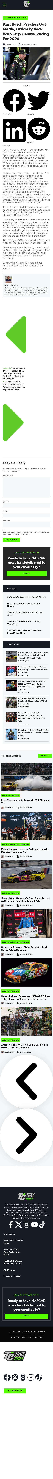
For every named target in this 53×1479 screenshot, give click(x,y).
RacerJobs (9, 1459)
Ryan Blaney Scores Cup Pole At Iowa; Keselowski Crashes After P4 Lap (33, 733)
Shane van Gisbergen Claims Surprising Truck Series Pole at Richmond (32, 669)
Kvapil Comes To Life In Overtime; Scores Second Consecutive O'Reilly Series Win (31, 717)
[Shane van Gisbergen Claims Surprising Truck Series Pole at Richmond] (11, 671)
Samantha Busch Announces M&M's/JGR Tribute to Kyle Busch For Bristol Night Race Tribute (31, 685)
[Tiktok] (42, 1224)
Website (6, 521)
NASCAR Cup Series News (15, 18)
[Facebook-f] (10, 1224)
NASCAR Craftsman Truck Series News (15, 844)
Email (6, 511)
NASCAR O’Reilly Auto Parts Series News (12, 1252)
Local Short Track (12, 1276)
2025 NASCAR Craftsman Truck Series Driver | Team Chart (25, 631)
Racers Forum (10, 1472)
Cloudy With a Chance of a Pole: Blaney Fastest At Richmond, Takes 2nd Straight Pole (33, 655)
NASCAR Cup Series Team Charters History (23, 604)
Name (6, 502)
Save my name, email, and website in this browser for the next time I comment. (26, 533)
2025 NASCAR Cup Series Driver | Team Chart (25, 613)
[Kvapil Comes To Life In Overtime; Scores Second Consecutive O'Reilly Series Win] (11, 717)
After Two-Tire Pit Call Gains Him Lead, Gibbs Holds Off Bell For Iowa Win (32, 701)
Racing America (11, 1447)
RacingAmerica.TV (12, 1453)
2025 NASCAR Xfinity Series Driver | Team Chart (23, 622)
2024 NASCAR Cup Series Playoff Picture (26, 597)
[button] (4, 4)
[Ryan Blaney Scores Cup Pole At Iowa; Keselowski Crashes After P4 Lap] (11, 734)
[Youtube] (34, 1224)
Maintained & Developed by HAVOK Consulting (26, 1334)
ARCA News (9, 1270)
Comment (8, 476)
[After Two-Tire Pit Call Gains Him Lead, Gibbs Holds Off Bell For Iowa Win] (11, 702)
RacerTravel (9, 1466)
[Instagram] (26, 1224)
